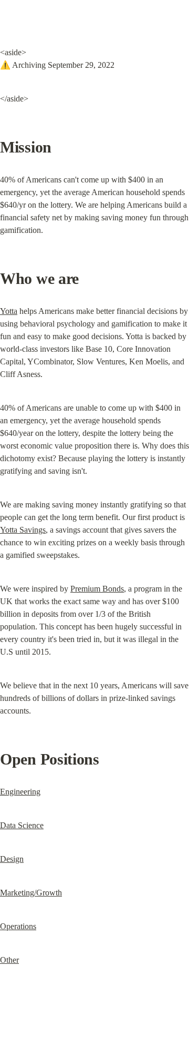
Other (9, 959)
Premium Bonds (97, 588)
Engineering (20, 791)
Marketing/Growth (31, 892)
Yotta (8, 311)
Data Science (22, 825)
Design (12, 858)
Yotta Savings (23, 529)
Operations (18, 926)
